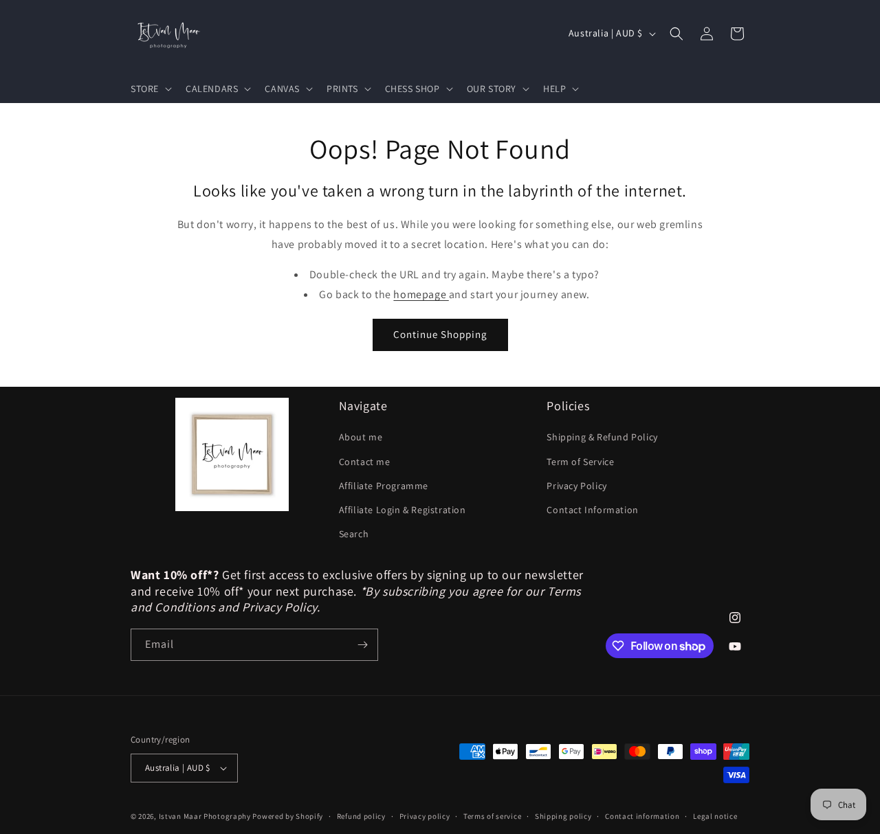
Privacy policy (424, 816)
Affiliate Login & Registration (402, 510)
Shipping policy (563, 816)
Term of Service (580, 461)
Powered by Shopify (287, 816)
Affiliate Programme (383, 486)
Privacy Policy (576, 486)
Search (354, 534)
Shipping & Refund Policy (602, 437)
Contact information (642, 816)
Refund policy (361, 816)
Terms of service (492, 816)
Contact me (364, 461)
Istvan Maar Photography (205, 816)
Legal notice (715, 816)
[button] (149, 88)
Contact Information (592, 510)
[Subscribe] (362, 645)
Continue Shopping (440, 334)
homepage (420, 294)
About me (361, 437)
